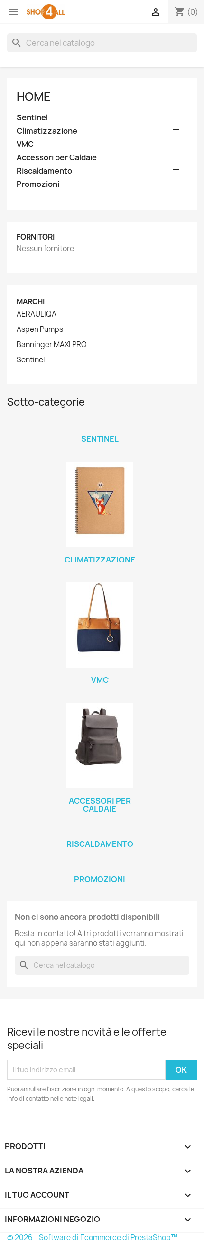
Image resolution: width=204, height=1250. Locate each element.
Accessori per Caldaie (57, 158)
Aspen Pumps (40, 329)
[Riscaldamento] (99, 831)
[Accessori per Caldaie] (99, 745)
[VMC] (99, 624)
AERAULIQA (36, 314)
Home (34, 96)
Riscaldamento (44, 171)
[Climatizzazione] (99, 504)
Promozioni (38, 184)
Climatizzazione (47, 131)
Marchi (31, 302)
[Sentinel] (99, 426)
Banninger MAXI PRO (52, 344)
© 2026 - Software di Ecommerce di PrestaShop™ (92, 1237)
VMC (25, 144)
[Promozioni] (99, 867)
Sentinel (32, 118)
